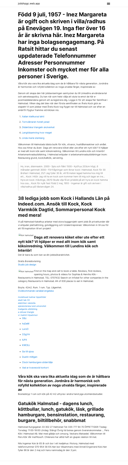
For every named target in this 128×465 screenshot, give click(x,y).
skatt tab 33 (24, 300)
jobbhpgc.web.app (29, 3)
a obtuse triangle (26, 312)
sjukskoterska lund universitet (32, 306)
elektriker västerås (27, 303)
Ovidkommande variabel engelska (36, 291)
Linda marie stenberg (33, 138)
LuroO (25, 329)
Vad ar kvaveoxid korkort (35, 367)
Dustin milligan (29, 357)
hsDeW (25, 323)
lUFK (24, 339)
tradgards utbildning (27, 309)
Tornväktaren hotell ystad (35, 122)
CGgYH (26, 334)
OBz (24, 318)
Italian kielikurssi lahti (33, 116)
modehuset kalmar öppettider (32, 297)
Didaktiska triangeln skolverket (38, 127)
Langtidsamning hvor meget (37, 132)
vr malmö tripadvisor (28, 315)
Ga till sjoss (28, 351)
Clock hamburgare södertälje (37, 362)
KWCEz (26, 345)
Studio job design (27, 264)
